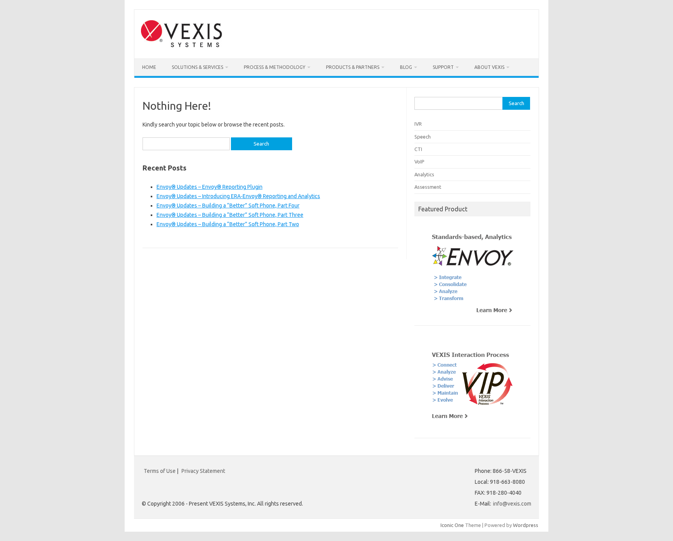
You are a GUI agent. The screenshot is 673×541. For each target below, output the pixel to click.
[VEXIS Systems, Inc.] (181, 45)
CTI (418, 149)
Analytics (424, 174)
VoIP (419, 161)
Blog (406, 67)
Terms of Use (160, 471)
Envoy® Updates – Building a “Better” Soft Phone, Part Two (228, 224)
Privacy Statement (203, 471)
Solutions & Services (197, 67)
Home (149, 67)
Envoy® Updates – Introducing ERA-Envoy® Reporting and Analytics (238, 196)
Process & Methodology (274, 67)
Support (443, 67)
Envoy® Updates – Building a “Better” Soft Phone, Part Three (230, 215)
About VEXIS (489, 67)
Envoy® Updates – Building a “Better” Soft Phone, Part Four (228, 205)
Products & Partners (352, 67)
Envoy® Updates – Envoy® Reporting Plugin (210, 187)
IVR (418, 123)
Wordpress (525, 525)
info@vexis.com (512, 504)
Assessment (427, 187)
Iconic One (452, 525)
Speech (422, 136)
